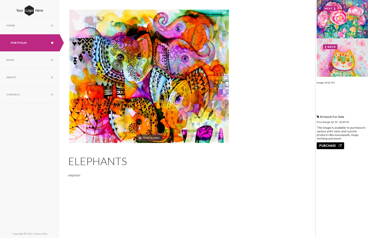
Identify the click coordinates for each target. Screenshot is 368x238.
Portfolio (19, 42)
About (11, 77)
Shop (10, 60)
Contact (13, 94)
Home (10, 25)
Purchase (327, 145)
